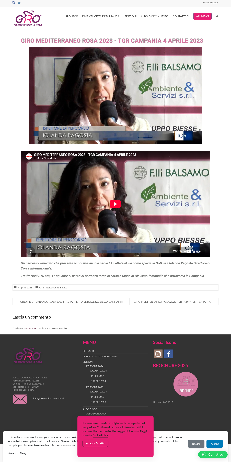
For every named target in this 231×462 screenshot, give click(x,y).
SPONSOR (71, 16)
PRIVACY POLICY (210, 2)
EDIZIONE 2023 (94, 387)
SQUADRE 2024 (98, 370)
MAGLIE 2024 (97, 375)
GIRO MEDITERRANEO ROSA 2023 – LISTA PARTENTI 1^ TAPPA (174, 301)
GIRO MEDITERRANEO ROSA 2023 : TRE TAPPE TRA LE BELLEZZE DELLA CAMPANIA (70, 301)
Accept (215, 443)
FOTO (164, 16)
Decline (196, 443)
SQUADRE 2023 (98, 391)
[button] (213, 454)
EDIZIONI (131, 16)
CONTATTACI (181, 16)
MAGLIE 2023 (97, 396)
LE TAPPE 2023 (98, 402)
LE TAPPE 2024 (98, 381)
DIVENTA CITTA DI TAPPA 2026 (101, 16)
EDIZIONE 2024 (94, 366)
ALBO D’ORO (149, 16)
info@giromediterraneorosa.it (49, 398)
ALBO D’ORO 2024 (96, 413)
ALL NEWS (202, 16)
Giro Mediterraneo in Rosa (53, 287)
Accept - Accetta (95, 443)
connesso (31, 328)
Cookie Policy (100, 435)
